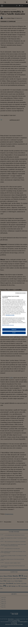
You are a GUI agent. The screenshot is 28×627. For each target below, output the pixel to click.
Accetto (14, 332)
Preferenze (14, 329)
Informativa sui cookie (10, 315)
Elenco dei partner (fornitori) (8, 325)
